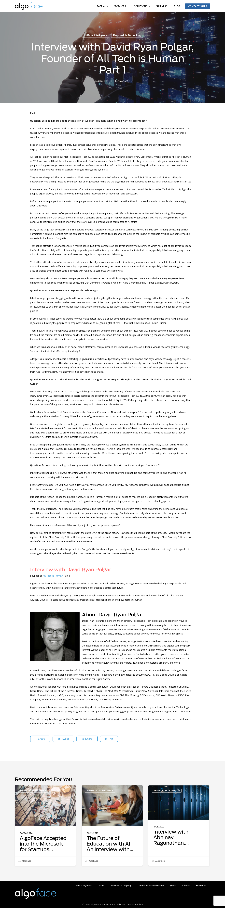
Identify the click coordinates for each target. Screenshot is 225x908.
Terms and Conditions (114, 904)
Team (101, 885)
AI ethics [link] (132, 221)
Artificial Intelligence (95, 35)
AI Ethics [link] (46, 436)
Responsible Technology (127, 35)
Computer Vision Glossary (151, 885)
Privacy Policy (135, 904)
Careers (186, 885)
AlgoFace (102, 81)
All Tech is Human (53, 575)
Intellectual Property (121, 885)
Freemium (201, 885)
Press (173, 885)
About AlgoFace (84, 885)
